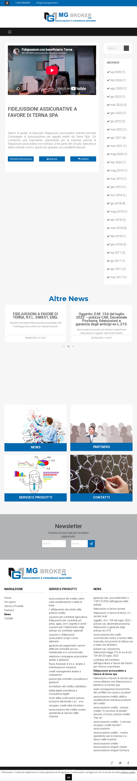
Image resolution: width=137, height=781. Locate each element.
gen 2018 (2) (118, 244)
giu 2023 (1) (117, 96)
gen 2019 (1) (118, 187)
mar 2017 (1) (118, 277)
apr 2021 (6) (118, 137)
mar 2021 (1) (118, 146)
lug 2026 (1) (117, 72)
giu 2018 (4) (117, 203)
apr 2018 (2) (118, 219)
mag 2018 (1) (118, 211)
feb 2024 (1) (118, 80)
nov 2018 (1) (118, 195)
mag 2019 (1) (118, 170)
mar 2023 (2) (118, 105)
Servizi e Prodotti (63, 589)
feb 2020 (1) (118, 162)
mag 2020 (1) (118, 154)
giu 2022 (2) (117, 121)
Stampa (53, 159)
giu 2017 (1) (117, 261)
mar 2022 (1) (118, 129)
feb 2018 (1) (118, 236)
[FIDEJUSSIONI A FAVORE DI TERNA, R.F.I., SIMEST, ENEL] (35, 308)
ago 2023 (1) (118, 88)
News (97, 589)
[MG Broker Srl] (68, 16)
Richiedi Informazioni (21, 159)
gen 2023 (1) (118, 113)
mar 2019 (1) (118, 178)
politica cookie (128, 772)
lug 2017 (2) (117, 252)
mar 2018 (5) (118, 228)
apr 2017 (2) (118, 269)
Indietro (84, 159)
